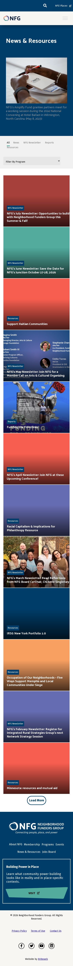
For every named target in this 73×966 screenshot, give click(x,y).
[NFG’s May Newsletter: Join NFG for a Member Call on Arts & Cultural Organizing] (36, 355)
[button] (45, 6)
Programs (48, 844)
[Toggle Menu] (65, 18)
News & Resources (28, 851)
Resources (13, 318)
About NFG (15, 844)
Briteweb (43, 959)
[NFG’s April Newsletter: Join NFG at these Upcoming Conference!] (36, 458)
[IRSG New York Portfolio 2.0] (36, 613)
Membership (32, 844)
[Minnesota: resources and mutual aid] (36, 768)
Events (60, 844)
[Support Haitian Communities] (36, 304)
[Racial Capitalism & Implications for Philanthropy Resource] (36, 510)
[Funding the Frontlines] (36, 407)
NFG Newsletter (15, 208)
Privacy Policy (19, 930)
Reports (12, 421)
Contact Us (55, 930)
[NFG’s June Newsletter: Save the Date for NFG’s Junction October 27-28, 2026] (36, 252)
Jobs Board (49, 851)
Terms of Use (38, 930)
